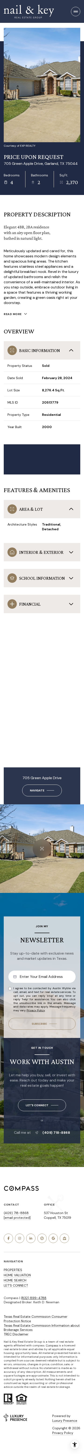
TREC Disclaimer (16, 1334)
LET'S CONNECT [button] (16, 1285)
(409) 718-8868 (56, 1132)
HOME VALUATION (17, 1275)
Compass (52, 1345)
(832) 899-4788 (33, 1298)
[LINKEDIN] (30, 1238)
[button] (42, 1105)
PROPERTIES (13, 1270)
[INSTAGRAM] (19, 1238)
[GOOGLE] (53, 1238)
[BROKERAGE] (42, 1238)
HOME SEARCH (15, 1280)
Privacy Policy (36, 1010)
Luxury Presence (64, 1420)
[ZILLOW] (64, 1238)
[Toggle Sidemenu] (75, 11)
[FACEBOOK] (8, 1238)
